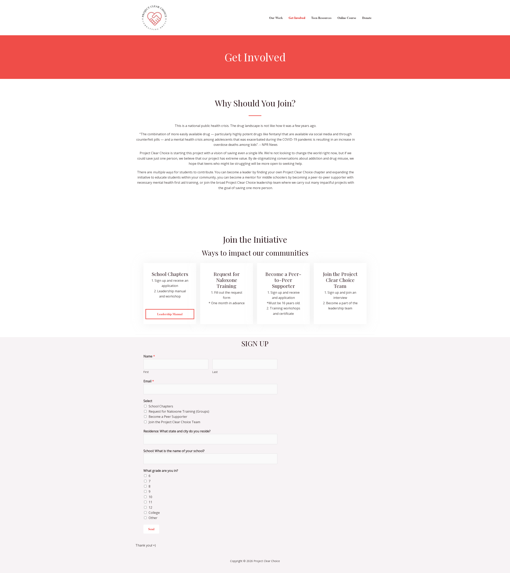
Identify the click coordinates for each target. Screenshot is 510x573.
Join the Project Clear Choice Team (174, 422)
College (154, 512)
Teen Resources (321, 18)
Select (147, 401)
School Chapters (161, 406)
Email (148, 381)
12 (150, 507)
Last (215, 372)
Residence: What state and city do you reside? (177, 431)
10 (150, 497)
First (146, 372)
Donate (367, 18)
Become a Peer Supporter (168, 416)
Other (153, 518)
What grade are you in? (160, 470)
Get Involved (297, 18)
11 (150, 502)
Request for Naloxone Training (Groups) (179, 411)
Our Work (276, 18)
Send (151, 529)
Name (149, 356)
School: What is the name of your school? (174, 451)
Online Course (346, 18)
